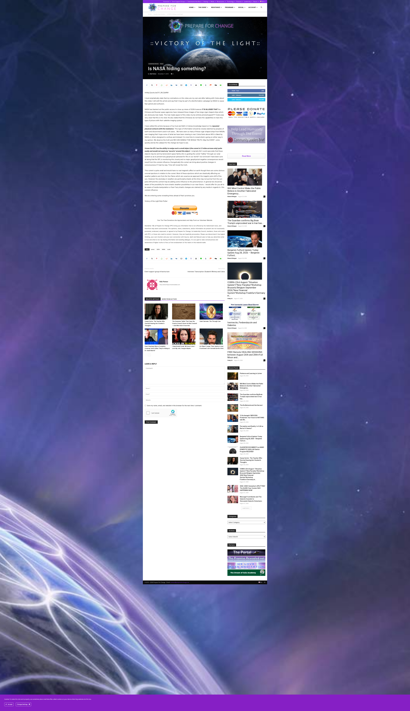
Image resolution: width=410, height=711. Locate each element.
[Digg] (215, 85)
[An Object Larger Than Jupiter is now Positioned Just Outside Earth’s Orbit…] (212, 336)
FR (264, 582)
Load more (245, 508)
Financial (239, 1)
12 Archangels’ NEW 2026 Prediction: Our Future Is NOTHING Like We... (252, 418)
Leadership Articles (159, 14)
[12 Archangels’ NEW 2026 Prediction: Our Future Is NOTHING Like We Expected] (232, 418)
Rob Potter (153, 74)
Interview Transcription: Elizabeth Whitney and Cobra (206, 272)
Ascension (166, 1)
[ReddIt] (166, 85)
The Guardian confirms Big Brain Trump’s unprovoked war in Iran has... (245, 221)
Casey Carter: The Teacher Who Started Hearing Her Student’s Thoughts (155, 323)
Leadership (247, 1)
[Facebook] (147, 85)
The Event (202, 7)
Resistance (215, 7)
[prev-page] (146, 354)
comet (152, 249)
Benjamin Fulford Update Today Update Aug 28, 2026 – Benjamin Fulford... (243, 253)
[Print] (196, 85)
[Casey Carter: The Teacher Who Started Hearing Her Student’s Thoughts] (157, 312)
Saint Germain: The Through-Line (210, 321)
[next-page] (149, 354)
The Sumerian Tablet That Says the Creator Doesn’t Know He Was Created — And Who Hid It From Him (184, 323)
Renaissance (220, 1)
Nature (255, 1)
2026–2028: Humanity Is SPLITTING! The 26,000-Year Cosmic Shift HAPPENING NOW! (252, 488)
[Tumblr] (206, 85)
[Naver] (220, 85)
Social (241, 7)
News (161, 63)
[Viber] (191, 85)
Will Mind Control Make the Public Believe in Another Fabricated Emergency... (244, 191)
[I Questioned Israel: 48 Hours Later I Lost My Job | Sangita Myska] (184, 336)
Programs (229, 7)
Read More (246, 156)
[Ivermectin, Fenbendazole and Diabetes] (246, 311)
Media (212, 1)
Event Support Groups (178, 1)
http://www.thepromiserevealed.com (170, 284)
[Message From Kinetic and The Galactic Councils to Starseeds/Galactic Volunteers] (232, 499)
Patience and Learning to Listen (251, 373)
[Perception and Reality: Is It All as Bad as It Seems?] (232, 429)
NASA (163, 249)
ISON (158, 249)
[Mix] (211, 85)
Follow (261, 95)
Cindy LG (229, 298)
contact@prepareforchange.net (179, 582)
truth (168, 249)
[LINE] (201, 85)
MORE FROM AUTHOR (169, 299)
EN (263, 1)
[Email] (181, 85)
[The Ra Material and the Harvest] (232, 408)
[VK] (176, 85)
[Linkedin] (171, 85)
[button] (261, 7)
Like (262, 90)
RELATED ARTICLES (152, 299)
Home (191, 7)
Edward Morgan (232, 196)
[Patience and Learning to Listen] (232, 376)
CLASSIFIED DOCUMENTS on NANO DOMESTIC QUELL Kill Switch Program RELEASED (252, 449)
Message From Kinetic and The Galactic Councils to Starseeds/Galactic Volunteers (251, 499)
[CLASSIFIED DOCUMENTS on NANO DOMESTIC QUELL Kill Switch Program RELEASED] (232, 450)
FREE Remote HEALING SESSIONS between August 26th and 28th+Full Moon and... (245, 355)
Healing (205, 1)
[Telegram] (186, 85)
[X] (152, 85)
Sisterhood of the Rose (194, 1)
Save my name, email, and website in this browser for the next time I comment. (174, 405)
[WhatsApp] (161, 85)
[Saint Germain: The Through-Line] (212, 312)
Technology (230, 1)
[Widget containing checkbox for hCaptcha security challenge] (161, 413)
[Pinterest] (156, 85)
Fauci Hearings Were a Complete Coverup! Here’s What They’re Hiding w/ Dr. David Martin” (157, 348)
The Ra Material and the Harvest (251, 405)
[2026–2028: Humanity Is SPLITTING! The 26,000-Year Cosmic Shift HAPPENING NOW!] (232, 488)
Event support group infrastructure (157, 272)
